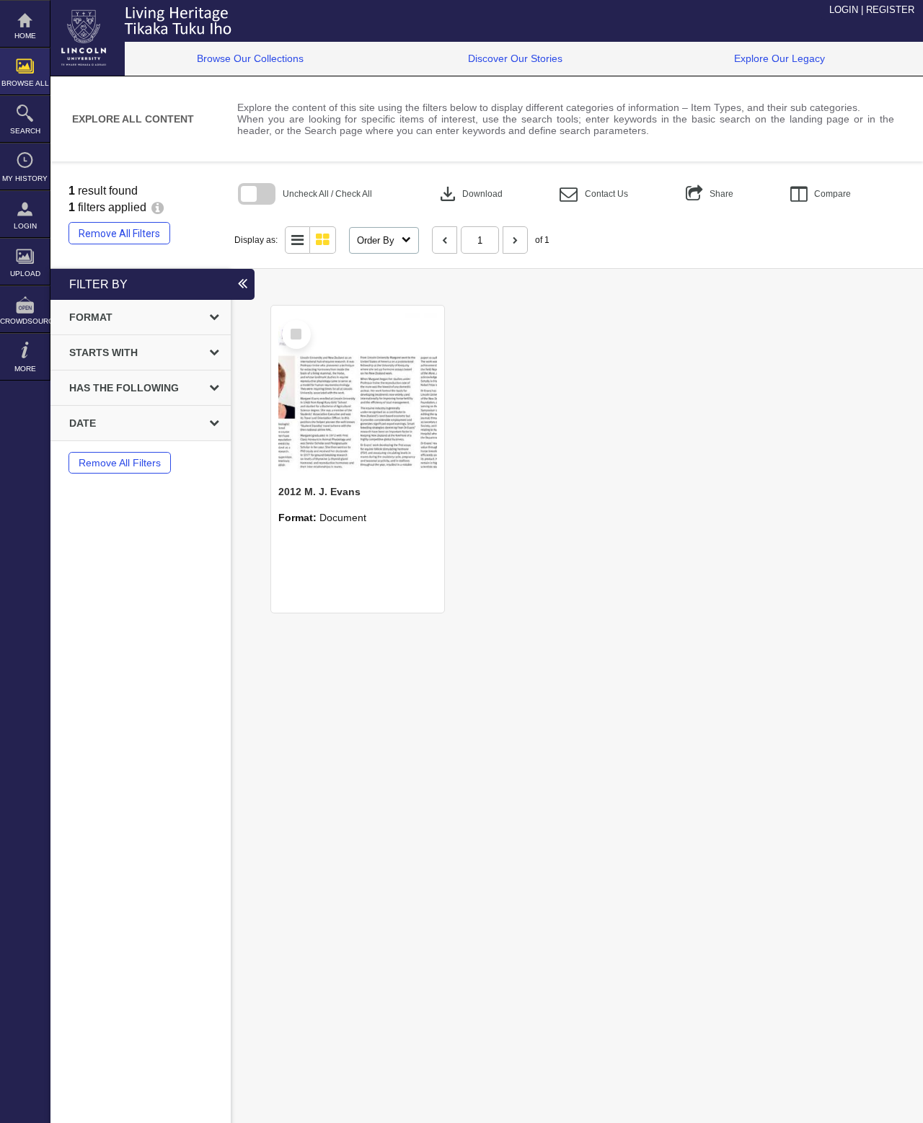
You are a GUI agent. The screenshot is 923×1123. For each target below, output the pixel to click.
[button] (593, 194)
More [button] (25, 369)
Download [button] (470, 194)
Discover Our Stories (515, 58)
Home (25, 36)
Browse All (25, 83)
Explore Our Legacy (779, 58)
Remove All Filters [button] (119, 233)
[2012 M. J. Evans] (357, 392)
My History (25, 178)
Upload (25, 274)
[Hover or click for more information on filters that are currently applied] (157, 207)
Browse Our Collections (250, 58)
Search (25, 131)
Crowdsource (25, 321)
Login (25, 226)
